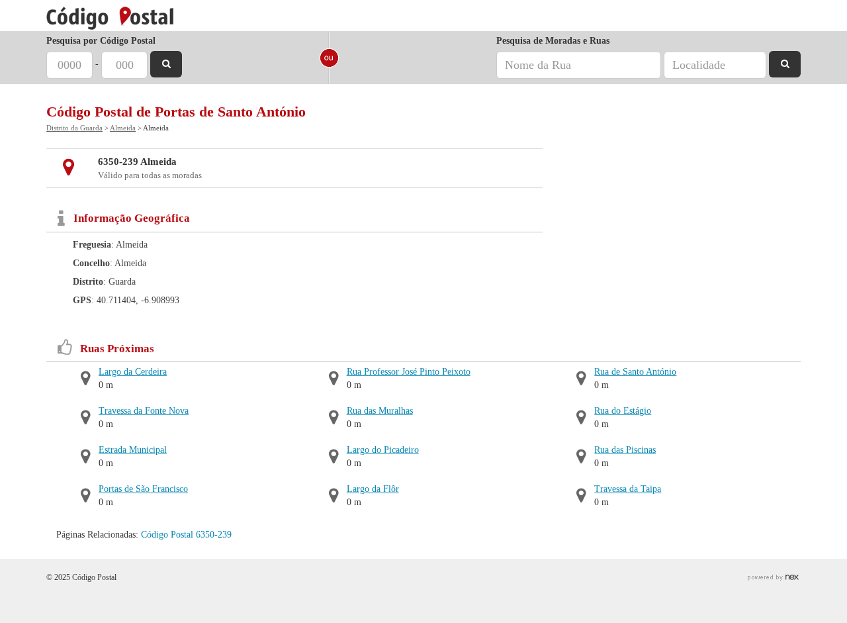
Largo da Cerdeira (133, 372)
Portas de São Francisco (143, 489)
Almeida (123, 128)
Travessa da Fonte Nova (144, 411)
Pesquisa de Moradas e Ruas (552, 41)
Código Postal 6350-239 (186, 535)
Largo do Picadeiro (383, 450)
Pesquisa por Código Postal (101, 41)
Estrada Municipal (133, 450)
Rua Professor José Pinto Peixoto (408, 372)
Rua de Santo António (635, 372)
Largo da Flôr (373, 489)
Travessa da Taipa (627, 489)
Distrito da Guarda (74, 128)
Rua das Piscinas (625, 450)
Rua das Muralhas (380, 411)
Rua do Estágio (622, 411)
